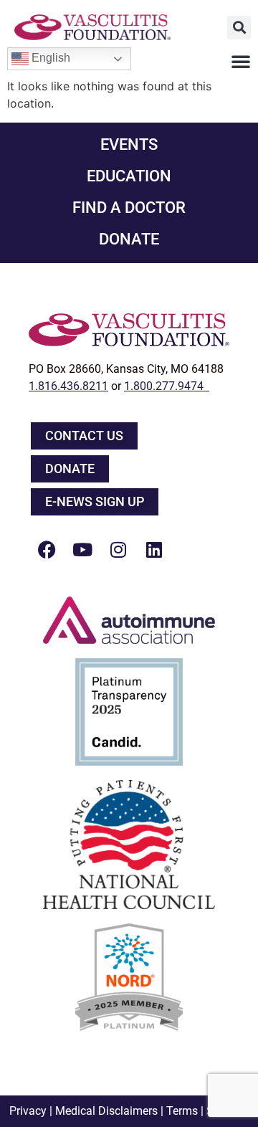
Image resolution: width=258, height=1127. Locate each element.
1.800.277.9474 (166, 386)
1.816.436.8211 (68, 386)
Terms (182, 1111)
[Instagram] (118, 550)
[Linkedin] (154, 550)
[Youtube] (82, 550)
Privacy (28, 1111)
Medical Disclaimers (106, 1111)
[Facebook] (46, 550)
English (49, 58)
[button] (239, 27)
